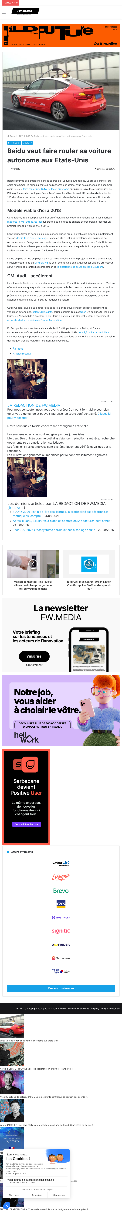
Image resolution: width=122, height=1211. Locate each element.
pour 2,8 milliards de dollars (93, 332)
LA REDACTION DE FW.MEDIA (33, 405)
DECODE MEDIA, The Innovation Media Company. (75, 1008)
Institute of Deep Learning (31, 238)
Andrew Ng (41, 262)
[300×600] (26, 844)
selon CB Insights (42, 311)
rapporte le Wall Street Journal (24, 221)
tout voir (16, 507)
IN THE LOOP (25, 136)
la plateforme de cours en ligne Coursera (80, 266)
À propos (18, 348)
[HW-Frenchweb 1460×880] (61, 745)
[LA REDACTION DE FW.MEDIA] (27, 397)
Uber (83, 311)
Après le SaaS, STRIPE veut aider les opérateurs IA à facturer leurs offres (61, 520)
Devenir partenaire (61, 988)
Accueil (13, 136)
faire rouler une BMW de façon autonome (46, 189)
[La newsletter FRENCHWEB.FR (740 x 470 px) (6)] (61, 671)
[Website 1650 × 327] (61, 35)
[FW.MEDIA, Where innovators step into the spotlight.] (25, 12)
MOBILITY (27, 143)
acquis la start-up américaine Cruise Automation (34, 320)
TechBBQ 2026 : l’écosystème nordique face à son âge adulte (54, 530)
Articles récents (22, 353)
